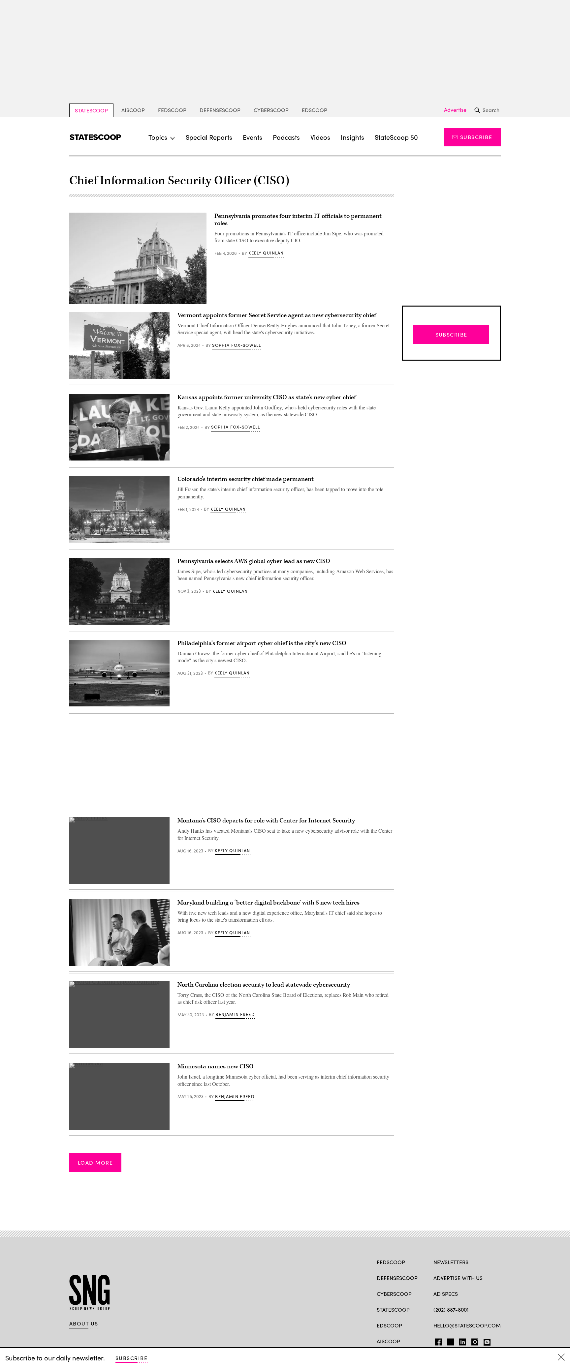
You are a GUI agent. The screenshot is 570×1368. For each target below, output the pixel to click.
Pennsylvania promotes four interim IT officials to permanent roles (298, 219)
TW (449, 1340)
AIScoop (133, 109)
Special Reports (209, 137)
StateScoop (91, 110)
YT (485, 1340)
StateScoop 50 (396, 137)
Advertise (455, 109)
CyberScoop (271, 109)
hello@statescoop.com (467, 1325)
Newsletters (450, 1262)
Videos (320, 137)
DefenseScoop (220, 109)
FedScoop (172, 109)
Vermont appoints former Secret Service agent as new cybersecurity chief (276, 315)
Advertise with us (458, 1277)
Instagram (475, 1340)
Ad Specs (445, 1293)
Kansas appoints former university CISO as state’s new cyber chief (266, 397)
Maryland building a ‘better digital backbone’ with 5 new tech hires (268, 903)
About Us (83, 1323)
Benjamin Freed (234, 1014)
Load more (95, 1162)
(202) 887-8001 (451, 1309)
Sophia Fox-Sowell (236, 345)
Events (252, 137)
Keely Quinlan (266, 253)
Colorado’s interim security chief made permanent (245, 479)
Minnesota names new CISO (215, 1066)
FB (436, 1340)
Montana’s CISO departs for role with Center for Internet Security (266, 821)
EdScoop (314, 109)
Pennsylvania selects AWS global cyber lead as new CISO (253, 561)
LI (460, 1340)
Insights (352, 137)
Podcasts (286, 137)
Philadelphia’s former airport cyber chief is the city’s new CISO (261, 643)
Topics (157, 137)
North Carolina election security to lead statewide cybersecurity (263, 985)
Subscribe (476, 137)
